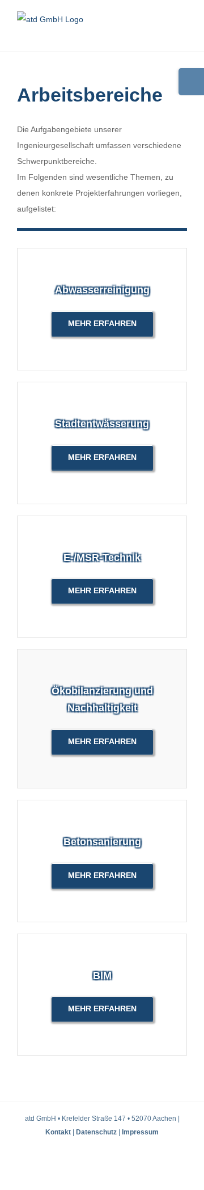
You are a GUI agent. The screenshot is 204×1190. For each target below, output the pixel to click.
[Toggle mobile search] (162, 34)
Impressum (140, 1132)
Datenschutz (96, 1132)
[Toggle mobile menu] (182, 34)
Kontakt (58, 1132)
